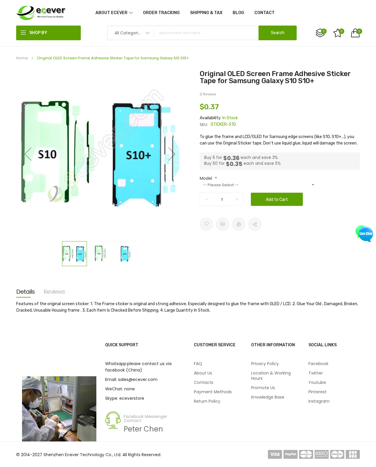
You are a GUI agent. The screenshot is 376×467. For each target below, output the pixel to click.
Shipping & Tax (206, 12)
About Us (203, 373)
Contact (264, 12)
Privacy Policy (265, 363)
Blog (238, 12)
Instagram (319, 401)
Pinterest (317, 391)
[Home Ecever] (41, 13)
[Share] (254, 224)
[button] (28, 154)
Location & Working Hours (271, 375)
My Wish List (341, 31)
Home (22, 58)
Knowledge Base (267, 397)
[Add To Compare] (222, 224)
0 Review (208, 94)
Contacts (203, 382)
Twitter (315, 373)
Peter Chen (143, 429)
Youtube (317, 382)
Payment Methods (213, 391)
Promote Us (263, 387)
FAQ (198, 363)
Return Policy (207, 401)
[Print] (238, 224)
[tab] (25, 292)
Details (25, 292)
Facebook (318, 363)
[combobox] (202, 33)
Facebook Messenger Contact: (145, 418)
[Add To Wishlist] (206, 224)
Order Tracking (161, 12)
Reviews (54, 292)
